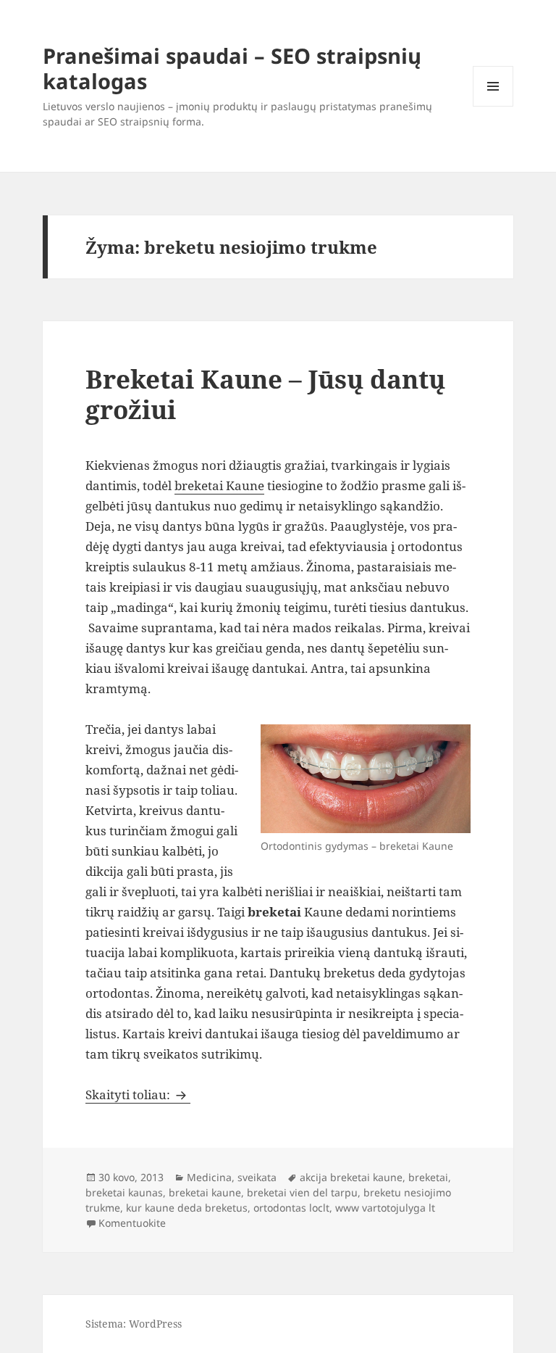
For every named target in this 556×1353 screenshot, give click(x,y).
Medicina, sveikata (232, 1177)
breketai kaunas (124, 1192)
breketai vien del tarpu (302, 1192)
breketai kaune (205, 1192)
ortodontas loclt (291, 1208)
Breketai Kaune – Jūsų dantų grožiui (265, 394)
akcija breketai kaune (351, 1177)
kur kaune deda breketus (187, 1208)
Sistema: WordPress (133, 1324)
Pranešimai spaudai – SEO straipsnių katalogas (232, 68)
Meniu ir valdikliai (493, 106)
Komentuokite (132, 1223)
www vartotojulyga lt (385, 1208)
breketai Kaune (219, 485)
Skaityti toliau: (137, 1094)
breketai (428, 1177)
